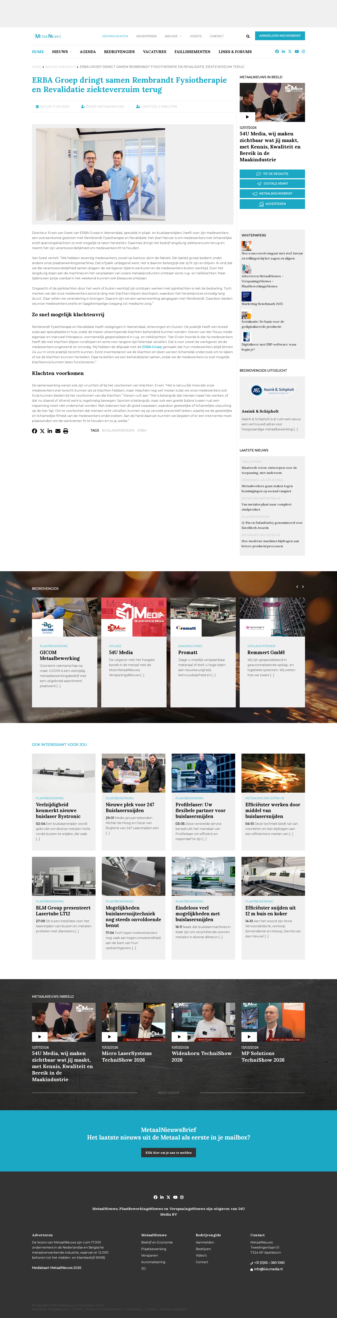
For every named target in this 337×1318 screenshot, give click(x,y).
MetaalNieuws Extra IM (261, 498)
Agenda (88, 51)
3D (143, 1268)
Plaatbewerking (256, 517)
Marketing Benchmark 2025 (262, 304)
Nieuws (60, 51)
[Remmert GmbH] (255, 628)
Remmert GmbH (266, 652)
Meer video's (168, 1093)
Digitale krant (276, 183)
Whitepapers (254, 235)
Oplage (115, 646)
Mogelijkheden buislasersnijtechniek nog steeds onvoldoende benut (133, 916)
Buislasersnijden (118, 430)
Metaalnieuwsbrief (275, 193)
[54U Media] (117, 628)
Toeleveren (252, 462)
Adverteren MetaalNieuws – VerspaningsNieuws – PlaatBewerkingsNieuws (262, 281)
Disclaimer (134, 1309)
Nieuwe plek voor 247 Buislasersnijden (130, 808)
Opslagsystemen (261, 646)
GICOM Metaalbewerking (60, 655)
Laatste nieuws (254, 450)
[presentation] (296, 587)
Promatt (187, 652)
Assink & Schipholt (260, 411)
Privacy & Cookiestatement (104, 1309)
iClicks (100, 1305)
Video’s (196, 36)
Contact (216, 36)
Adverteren (146, 36)
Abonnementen (115, 36)
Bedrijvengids (119, 51)
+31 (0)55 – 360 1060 (269, 1263)
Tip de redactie (275, 174)
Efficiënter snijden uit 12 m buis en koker (270, 911)
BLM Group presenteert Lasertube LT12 (63, 911)
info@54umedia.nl (268, 1269)
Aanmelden (205, 1242)
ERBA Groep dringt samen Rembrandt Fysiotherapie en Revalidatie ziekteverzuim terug (129, 84)
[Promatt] (186, 628)
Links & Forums (235, 51)
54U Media (121, 652)
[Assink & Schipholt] (272, 407)
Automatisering (153, 1262)
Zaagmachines (190, 646)
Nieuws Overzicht (60, 67)
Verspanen (149, 1255)
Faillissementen (192, 51)
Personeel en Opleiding (262, 480)
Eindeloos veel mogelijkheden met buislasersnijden (198, 914)
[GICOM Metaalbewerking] (47, 627)
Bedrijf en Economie (157, 1242)
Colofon (77, 1309)
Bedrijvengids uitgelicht (263, 370)
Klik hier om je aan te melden (168, 1153)
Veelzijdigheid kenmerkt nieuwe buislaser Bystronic (58, 810)
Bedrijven (203, 1249)
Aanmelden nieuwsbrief (280, 35)
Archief (171, 36)
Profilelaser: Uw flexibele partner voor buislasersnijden (201, 810)
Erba (141, 430)
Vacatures (154, 51)
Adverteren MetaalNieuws (50, 1309)
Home (38, 51)
